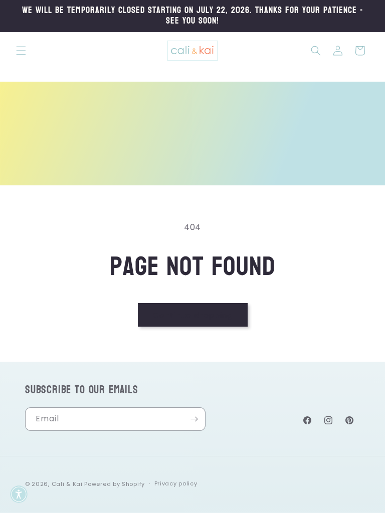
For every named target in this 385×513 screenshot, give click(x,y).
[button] (21, 51)
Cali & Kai (67, 484)
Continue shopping (193, 315)
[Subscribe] (194, 419)
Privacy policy (176, 483)
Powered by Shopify (114, 484)
